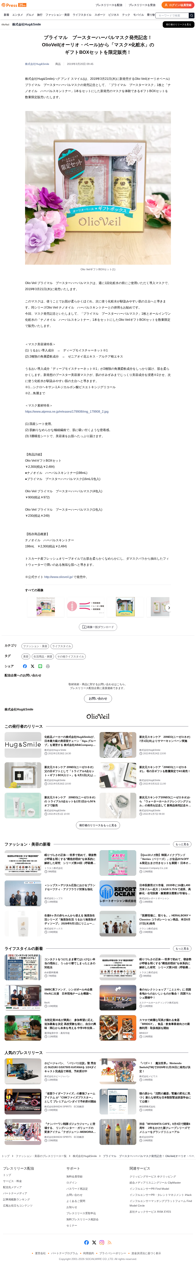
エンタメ (17, 14)
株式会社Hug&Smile (37, 63)
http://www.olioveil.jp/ (58, 577)
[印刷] (48, 666)
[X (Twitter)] (32, 666)
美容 (26, 656)
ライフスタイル (82, 14)
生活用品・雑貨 (42, 656)
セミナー (71, 1225)
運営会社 (40, 1253)
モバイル (138, 14)
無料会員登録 (74, 1176)
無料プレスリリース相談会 (82, 1219)
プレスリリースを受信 (142, 5)
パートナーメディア (15, 1193)
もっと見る (182, 844)
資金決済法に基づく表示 (146, 1253)
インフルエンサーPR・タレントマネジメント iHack (161, 1194)
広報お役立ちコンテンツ (18, 1205)
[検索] (191, 15)
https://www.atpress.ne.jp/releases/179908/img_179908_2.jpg (67, 411)
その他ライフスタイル (70, 656)
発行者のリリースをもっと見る (98, 825)
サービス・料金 (12, 1181)
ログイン (71, 1182)
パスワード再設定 (77, 1188)
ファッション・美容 (58, 14)
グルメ (30, 14)
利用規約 (88, 1253)
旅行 (39, 14)
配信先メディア (12, 1187)
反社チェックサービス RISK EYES (150, 1211)
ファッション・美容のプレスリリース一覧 (41, 1156)
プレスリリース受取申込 (81, 1213)
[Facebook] (25, 666)
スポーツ (100, 14)
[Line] (40, 666)
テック (126, 14)
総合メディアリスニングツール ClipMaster (155, 1182)
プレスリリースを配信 (109, 5)
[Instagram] (102, 1242)
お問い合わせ (98, 698)
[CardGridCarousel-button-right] (169, 608)
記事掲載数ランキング (16, 1199)
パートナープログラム (64, 1253)
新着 (6, 14)
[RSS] (109, 1242)
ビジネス (113, 14)
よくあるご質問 (75, 1201)
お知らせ (71, 1207)
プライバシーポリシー (112, 1253)
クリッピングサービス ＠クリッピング (153, 1176)
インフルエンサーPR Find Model (149, 1188)
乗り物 (151, 14)
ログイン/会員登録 (180, 5)
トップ (6, 1156)
